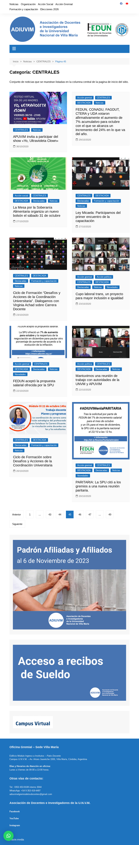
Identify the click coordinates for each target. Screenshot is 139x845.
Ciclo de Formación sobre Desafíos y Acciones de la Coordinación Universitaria (32, 461)
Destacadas (39, 201)
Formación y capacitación (23, 9)
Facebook (14, 811)
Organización (28, 4)
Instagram (14, 825)
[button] (8, 836)
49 (109, 514)
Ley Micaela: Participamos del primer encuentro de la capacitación (98, 217)
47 (89, 514)
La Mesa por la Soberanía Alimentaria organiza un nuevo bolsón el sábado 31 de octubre (36, 211)
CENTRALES (21, 130)
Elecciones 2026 (49, 9)
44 (59, 514)
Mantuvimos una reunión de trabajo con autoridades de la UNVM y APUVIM (97, 380)
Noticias (13, 4)
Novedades (112, 287)
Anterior (16, 514)
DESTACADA (84, 102)
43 (49, 514)
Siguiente (17, 524)
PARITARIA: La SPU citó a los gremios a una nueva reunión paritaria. (98, 486)
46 (79, 514)
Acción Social (45, 4)
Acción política (104, 277)
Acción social (21, 195)
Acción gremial (84, 97)
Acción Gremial (64, 4)
